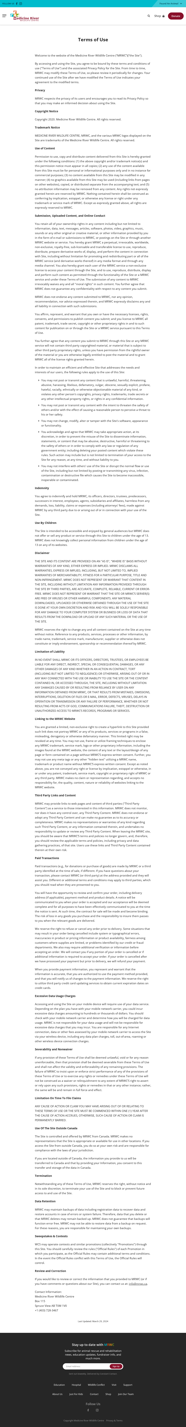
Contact (94, 1394)
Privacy (109, 1420)
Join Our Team (126, 1394)
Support (127, 1384)
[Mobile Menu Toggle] (4, 16)
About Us (57, 1394)
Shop (157, 16)
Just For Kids (76, 1394)
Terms (119, 1420)
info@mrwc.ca (138, 1284)
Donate (175, 16)
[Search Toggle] (149, 15)
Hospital (76, 1384)
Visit (114, 1384)
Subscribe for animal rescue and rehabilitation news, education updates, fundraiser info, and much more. (93, 1354)
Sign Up (116, 1366)
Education (59, 1384)
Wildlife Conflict (96, 1384)
